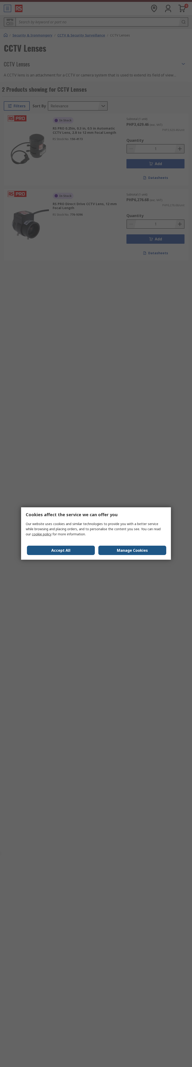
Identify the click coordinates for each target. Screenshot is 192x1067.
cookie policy (42, 534)
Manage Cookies (132, 550)
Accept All (60, 550)
